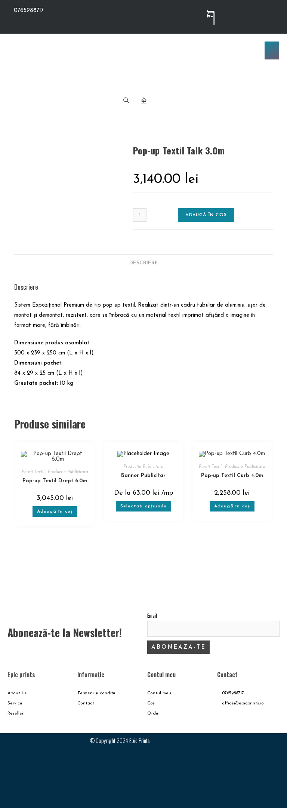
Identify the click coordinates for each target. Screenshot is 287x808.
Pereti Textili (34, 472)
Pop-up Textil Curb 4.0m (232, 476)
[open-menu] (272, 50)
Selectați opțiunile (143, 506)
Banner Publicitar (143, 476)
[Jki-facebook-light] (211, 15)
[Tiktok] (270, 15)
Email (152, 615)
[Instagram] (240, 15)
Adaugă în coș (206, 215)
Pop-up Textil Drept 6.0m (54, 481)
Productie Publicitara (68, 472)
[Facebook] (263, 746)
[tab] (144, 263)
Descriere (143, 263)
